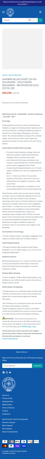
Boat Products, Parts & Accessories (15, 419)
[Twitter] (10, 372)
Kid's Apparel (7, 429)
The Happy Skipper (20, 451)
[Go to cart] (40, 12)
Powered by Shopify (8, 453)
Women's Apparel (8, 422)
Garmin (5, 75)
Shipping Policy (7, 401)
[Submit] (40, 20)
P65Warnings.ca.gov (29, 326)
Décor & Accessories (9, 432)
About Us (5, 395)
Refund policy (7, 404)
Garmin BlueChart (15, 75)
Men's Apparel (7, 425)
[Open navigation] (3, 12)
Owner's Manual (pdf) (10, 339)
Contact (5, 411)
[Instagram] (7, 372)
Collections (6, 414)
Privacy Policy (7, 398)
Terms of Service (8, 408)
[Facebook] (4, 372)
